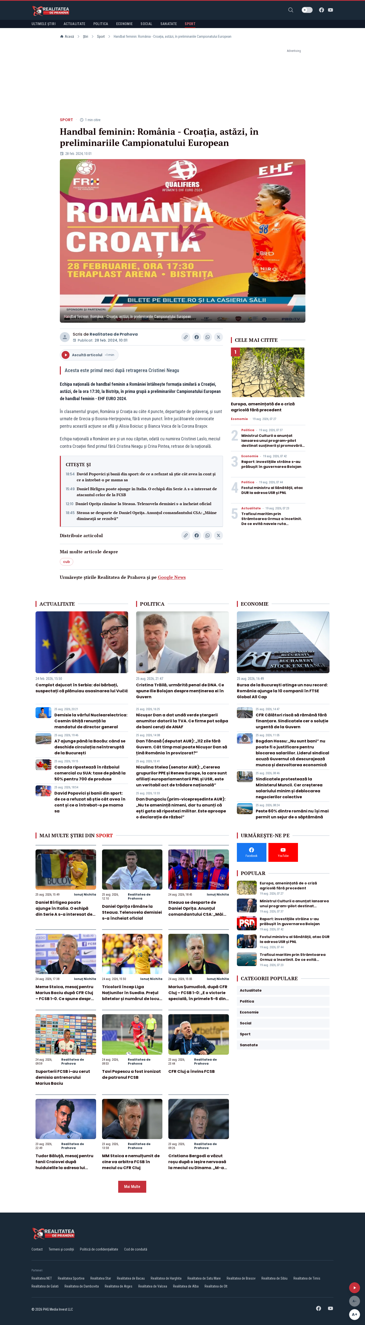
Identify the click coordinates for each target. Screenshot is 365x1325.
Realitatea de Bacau (131, 1278)
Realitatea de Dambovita (82, 1286)
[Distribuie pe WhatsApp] (207, 337)
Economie (239, 419)
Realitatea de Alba (186, 1286)
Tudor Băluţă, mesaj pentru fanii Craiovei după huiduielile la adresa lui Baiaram (64, 1165)
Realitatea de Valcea (152, 1286)
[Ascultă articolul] (354, 1287)
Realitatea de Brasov (241, 1278)
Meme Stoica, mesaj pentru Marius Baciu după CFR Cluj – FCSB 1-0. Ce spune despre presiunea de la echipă (64, 996)
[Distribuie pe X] (218, 337)
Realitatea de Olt (216, 1286)
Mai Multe (132, 1186)
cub (66, 561)
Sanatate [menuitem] (168, 24)
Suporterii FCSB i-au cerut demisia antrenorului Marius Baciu (63, 1077)
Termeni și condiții (61, 1249)
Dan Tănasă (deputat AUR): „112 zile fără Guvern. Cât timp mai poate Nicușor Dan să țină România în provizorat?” (181, 747)
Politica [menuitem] (100, 24)
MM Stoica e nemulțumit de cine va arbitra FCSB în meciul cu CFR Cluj (131, 1162)
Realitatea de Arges (118, 1286)
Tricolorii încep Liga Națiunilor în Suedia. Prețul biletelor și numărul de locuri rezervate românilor (132, 996)
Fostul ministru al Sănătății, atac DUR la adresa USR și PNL (272, 490)
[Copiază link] (185, 337)
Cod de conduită (135, 1249)
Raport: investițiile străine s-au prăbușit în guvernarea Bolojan (271, 464)
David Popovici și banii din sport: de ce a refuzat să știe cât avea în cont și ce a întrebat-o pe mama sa (146, 477)
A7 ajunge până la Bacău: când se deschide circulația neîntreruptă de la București (89, 747)
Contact (37, 1249)
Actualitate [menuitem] (74, 24)
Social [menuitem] (146, 24)
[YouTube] (330, 10)
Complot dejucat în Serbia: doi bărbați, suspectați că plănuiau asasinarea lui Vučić (82, 688)
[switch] (307, 10)
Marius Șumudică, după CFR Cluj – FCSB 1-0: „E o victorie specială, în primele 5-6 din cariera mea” (197, 996)
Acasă (69, 36)
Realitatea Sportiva (71, 1278)
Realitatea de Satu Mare (204, 1278)
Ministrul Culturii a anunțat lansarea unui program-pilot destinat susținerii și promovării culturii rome (271, 443)
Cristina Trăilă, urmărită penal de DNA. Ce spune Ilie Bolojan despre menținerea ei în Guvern (180, 691)
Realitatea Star (100, 1278)
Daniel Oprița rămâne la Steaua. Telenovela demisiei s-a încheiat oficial (143, 503)
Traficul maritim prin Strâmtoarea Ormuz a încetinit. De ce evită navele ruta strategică (271, 521)
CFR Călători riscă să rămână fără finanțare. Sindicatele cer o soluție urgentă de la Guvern (292, 721)
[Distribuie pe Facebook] (196, 337)
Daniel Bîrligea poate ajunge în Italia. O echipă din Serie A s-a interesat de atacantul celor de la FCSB (147, 491)
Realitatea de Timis (306, 1278)
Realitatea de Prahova (114, 334)
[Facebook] (322, 10)
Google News (172, 577)
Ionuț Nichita (85, 894)
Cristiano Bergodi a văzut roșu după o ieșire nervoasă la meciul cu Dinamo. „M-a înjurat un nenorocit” (197, 1165)
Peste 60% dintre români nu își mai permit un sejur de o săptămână (292, 814)
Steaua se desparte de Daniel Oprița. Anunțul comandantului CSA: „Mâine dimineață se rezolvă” (147, 515)
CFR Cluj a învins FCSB (191, 1071)
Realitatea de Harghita (166, 1278)
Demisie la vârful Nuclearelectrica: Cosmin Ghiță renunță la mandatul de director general (90, 721)
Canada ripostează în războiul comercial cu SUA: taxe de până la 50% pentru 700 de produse (90, 773)
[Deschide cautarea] (291, 10)
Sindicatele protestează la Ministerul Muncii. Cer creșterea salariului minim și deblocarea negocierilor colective (289, 788)
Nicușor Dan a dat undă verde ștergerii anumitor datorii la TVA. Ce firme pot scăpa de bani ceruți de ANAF (182, 721)
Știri (85, 36)
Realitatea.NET (42, 1278)
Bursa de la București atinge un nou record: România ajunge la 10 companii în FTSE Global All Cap (282, 691)
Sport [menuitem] (190, 24)
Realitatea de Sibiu (274, 1278)
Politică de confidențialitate (99, 1249)
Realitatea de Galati (45, 1286)
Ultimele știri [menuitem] (44, 24)
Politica (247, 430)
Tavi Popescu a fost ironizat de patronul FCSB (131, 1074)
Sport (101, 36)
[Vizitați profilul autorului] (65, 337)
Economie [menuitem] (124, 24)
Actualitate (251, 508)
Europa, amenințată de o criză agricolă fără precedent (263, 407)
